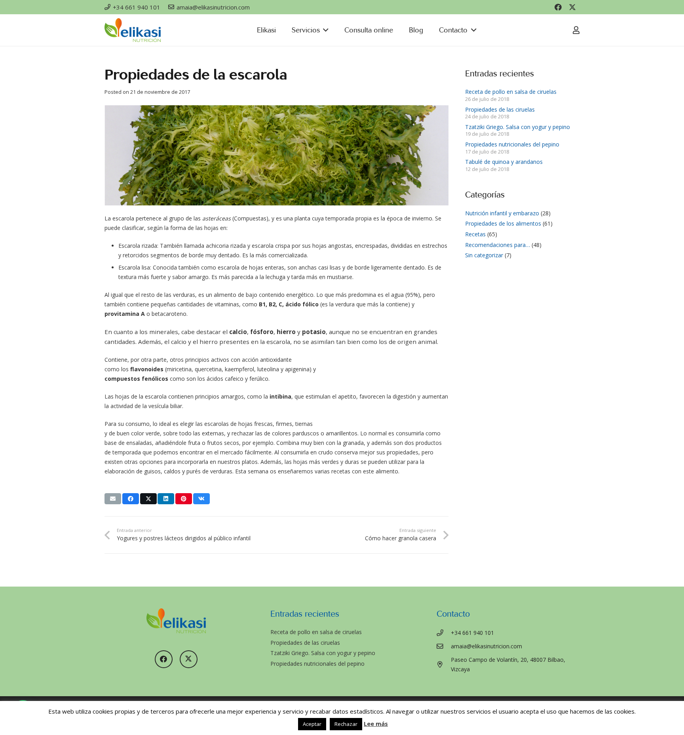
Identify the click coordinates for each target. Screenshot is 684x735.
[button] (324, 30)
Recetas (475, 234)
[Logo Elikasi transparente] (132, 30)
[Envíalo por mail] (112, 498)
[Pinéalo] (183, 498)
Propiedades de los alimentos (503, 223)
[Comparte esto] (130, 498)
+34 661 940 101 (472, 632)
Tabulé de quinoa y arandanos (504, 161)
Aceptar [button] (312, 723)
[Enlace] (576, 30)
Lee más (376, 723)
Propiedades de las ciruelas (500, 109)
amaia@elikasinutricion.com (486, 646)
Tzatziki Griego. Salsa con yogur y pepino (517, 127)
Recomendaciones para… (497, 245)
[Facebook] (558, 7)
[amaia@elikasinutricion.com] (444, 646)
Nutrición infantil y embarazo (502, 213)
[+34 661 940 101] (444, 633)
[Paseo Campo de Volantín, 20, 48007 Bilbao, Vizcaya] (444, 664)
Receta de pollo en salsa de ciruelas (511, 91)
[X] (572, 7)
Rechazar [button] (345, 723)
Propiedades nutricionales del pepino (512, 144)
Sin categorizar (484, 255)
